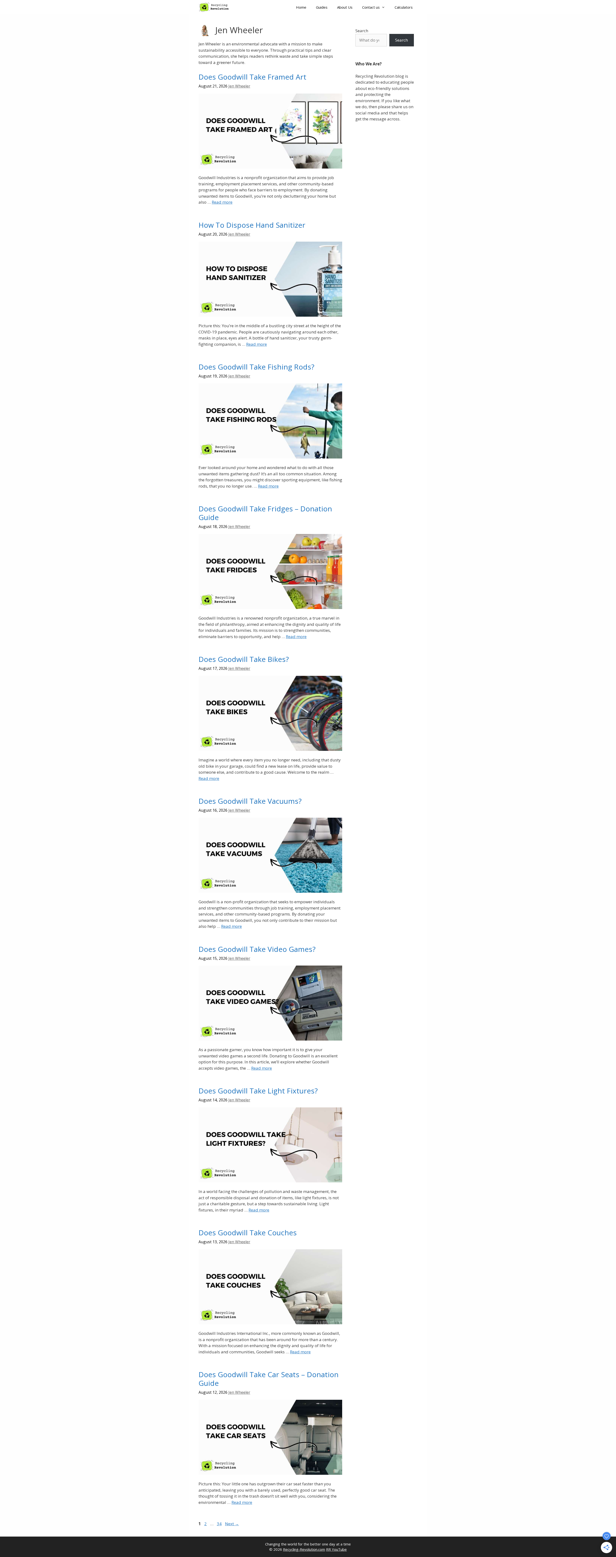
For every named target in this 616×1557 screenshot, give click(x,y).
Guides (321, 7)
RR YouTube (336, 1549)
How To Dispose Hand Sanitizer (252, 225)
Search (361, 30)
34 (220, 1523)
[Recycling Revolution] (215, 7)
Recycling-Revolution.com (304, 1549)
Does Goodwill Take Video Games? (257, 949)
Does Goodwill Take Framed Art (252, 77)
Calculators (404, 7)
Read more (222, 202)
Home (301, 7)
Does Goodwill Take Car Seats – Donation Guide (269, 1378)
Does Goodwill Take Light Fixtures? (258, 1091)
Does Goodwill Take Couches (248, 1232)
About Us (345, 7)
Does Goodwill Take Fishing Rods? (256, 367)
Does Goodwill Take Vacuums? (250, 801)
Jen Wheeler (239, 86)
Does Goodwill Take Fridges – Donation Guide (265, 513)
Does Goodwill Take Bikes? (244, 659)
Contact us (371, 7)
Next (232, 1523)
